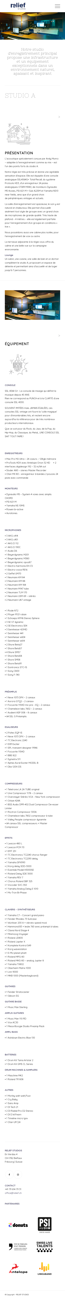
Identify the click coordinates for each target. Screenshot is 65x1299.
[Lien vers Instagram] (18, 1174)
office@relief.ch (13, 1193)
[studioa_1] (57, 318)
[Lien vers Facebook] (9, 1174)
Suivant (53, 304)
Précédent (11, 304)
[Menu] (56, 6)
